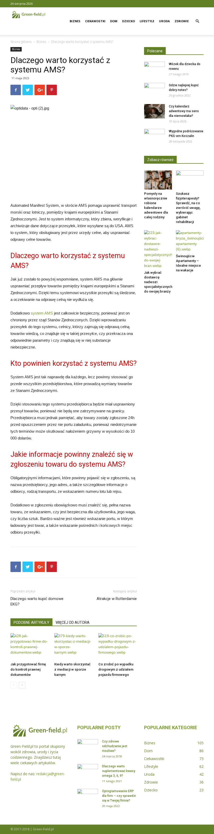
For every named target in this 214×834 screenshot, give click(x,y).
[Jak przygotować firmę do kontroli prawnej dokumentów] (29, 646)
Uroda (164, 21)
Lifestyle (147, 21)
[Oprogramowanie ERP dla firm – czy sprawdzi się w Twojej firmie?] (87, 796)
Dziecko (128, 21)
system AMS (42, 313)
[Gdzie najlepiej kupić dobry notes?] (154, 90)
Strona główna (21, 41)
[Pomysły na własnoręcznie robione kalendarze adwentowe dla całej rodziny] (158, 180)
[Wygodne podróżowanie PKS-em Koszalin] (154, 136)
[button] (197, 21)
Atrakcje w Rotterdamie (117, 598)
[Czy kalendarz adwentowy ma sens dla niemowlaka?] (154, 111)
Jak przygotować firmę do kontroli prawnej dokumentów (28, 669)
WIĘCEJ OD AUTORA (73, 622)
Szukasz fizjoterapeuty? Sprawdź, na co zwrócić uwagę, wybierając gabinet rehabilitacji (188, 208)
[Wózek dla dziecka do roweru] (154, 69)
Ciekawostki (95, 21)
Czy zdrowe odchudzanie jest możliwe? (114, 746)
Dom (113, 21)
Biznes (75, 21)
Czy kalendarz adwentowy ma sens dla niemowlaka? (184, 111)
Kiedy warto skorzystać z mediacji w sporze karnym (72, 669)
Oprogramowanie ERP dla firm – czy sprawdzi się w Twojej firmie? (119, 795)
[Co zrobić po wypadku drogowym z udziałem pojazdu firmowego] (117, 646)
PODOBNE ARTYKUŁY (31, 622)
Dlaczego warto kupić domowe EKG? (36, 601)
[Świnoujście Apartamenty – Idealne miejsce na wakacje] (190, 241)
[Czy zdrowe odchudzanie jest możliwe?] (87, 746)
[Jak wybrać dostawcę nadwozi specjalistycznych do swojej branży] (158, 249)
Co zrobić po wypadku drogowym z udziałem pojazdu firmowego (115, 669)
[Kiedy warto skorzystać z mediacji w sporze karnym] (73, 646)
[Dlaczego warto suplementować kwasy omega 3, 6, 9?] (87, 771)
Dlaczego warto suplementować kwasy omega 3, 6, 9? (118, 771)
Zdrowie (182, 21)
